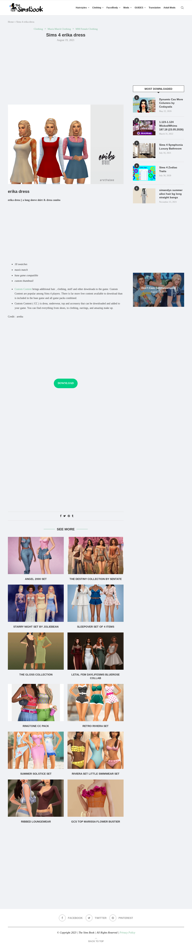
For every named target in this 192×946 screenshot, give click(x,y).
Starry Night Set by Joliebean (35, 626)
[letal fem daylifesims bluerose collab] (95, 651)
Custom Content (23, 289)
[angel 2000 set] (36, 555)
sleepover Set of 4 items (95, 626)
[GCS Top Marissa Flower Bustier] (95, 798)
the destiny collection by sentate (96, 578)
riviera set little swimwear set (95, 773)
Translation (154, 7)
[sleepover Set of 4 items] (95, 603)
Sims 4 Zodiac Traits (168, 169)
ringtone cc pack (36, 726)
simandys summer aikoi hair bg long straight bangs (170, 194)
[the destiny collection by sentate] (95, 555)
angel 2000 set (36, 578)
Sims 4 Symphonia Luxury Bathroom (171, 146)
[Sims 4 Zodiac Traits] (144, 173)
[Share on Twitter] (64, 516)
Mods (126, 7)
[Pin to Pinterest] (69, 516)
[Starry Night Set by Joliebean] (36, 603)
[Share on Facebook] (61, 516)
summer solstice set (36, 773)
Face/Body (112, 7)
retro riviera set (95, 726)
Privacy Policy (127, 932)
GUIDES (139, 7)
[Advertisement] (66, 73)
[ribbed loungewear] (36, 798)
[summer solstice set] (36, 750)
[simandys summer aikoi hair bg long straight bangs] (144, 195)
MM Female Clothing (87, 28)
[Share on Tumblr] (72, 516)
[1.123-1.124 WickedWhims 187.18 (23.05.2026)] (144, 127)
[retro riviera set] (95, 702)
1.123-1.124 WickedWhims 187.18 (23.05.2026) (171, 125)
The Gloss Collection (35, 674)
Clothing (96, 7)
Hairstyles (81, 7)
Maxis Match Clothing (59, 28)
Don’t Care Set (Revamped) (158, 287)
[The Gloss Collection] (36, 651)
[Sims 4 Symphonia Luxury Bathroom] (144, 150)
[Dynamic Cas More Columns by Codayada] (144, 105)
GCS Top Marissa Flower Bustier (95, 821)
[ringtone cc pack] (36, 702)
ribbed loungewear (36, 821)
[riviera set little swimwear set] (95, 750)
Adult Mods (170, 7)
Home (11, 21)
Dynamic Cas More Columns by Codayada (171, 103)
